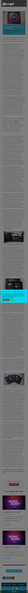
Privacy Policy (5, 299)
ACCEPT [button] (11, 299)
